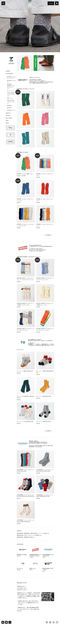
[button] (51, 3)
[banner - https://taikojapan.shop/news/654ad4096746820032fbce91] (35, 443)
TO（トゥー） (10, 90)
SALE (7, 123)
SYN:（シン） (10, 98)
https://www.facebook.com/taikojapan (47, 622)
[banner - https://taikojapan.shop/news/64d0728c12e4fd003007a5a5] (10, 135)
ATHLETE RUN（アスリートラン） (10, 102)
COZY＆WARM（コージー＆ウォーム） (11, 94)
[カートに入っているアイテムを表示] (57, 3)
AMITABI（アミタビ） (11, 81)
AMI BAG (9, 105)
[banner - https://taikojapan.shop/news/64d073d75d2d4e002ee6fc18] (10, 128)
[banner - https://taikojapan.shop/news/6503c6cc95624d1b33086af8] (35, 248)
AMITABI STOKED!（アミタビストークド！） (11, 86)
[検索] (3, 3)
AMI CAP (9, 107)
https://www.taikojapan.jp (57, 622)
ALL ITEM (9, 118)
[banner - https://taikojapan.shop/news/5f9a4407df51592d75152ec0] (10, 142)
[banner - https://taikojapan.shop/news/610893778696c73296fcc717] (35, 342)
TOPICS (8, 115)
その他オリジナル (11, 110)
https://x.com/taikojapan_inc (50, 622)
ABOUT (8, 113)
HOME (8, 71)
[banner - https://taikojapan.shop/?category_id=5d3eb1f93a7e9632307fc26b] (48, 235)
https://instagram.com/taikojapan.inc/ (54, 622)
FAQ (7, 120)
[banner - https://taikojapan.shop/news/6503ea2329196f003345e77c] (35, 80)
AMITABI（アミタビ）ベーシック (11, 77)
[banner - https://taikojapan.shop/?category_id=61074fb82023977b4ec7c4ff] (48, 430)
